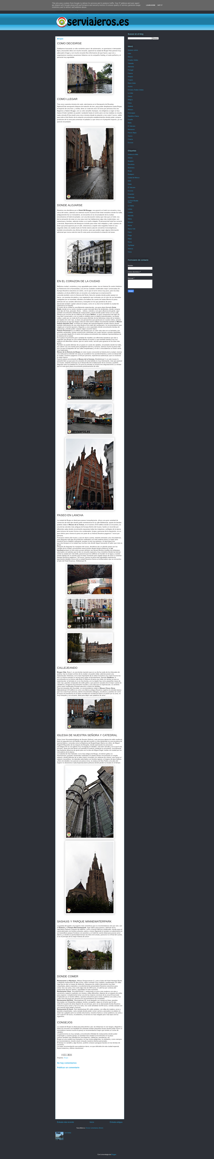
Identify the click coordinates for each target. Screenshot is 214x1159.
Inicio (92, 1122)
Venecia (130, 249)
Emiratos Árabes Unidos (136, 90)
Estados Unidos (133, 60)
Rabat (130, 239)
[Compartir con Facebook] (69, 1055)
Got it (160, 5)
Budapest (131, 174)
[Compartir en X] (67, 1055)
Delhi (129, 181)
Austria (130, 86)
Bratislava (131, 168)
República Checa (133, 116)
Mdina (130, 219)
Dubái (130, 184)
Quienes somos (133, 50)
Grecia (130, 96)
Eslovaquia (131, 113)
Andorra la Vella (133, 154)
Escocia (130, 142)
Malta (129, 123)
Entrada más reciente (65, 1122)
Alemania (131, 66)
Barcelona (131, 164)
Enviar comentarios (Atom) (94, 1128)
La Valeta (131, 206)
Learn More (150, 5)
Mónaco (130, 109)
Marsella (130, 216)
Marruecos (131, 129)
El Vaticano (131, 126)
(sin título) (68, 1133)
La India (130, 93)
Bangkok (131, 161)
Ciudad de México (133, 177)
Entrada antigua (116, 1122)
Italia (129, 53)
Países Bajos (132, 133)
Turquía (130, 80)
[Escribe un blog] (64, 1055)
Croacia (130, 139)
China (130, 103)
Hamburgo (131, 197)
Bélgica (130, 100)
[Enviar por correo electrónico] (62, 1055)
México (130, 57)
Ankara (130, 158)
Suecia (130, 136)
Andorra (130, 106)
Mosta (130, 225)
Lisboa (130, 209)
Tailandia (131, 63)
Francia (130, 73)
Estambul (131, 194)
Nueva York (131, 229)
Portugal (130, 70)
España (130, 119)
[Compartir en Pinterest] (71, 1055)
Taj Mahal (131, 245)
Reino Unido (132, 83)
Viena (130, 252)
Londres (130, 212)
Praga (130, 235)
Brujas (66, 1058)
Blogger (113, 1154)
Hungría (130, 76)
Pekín (130, 232)
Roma (130, 242)
